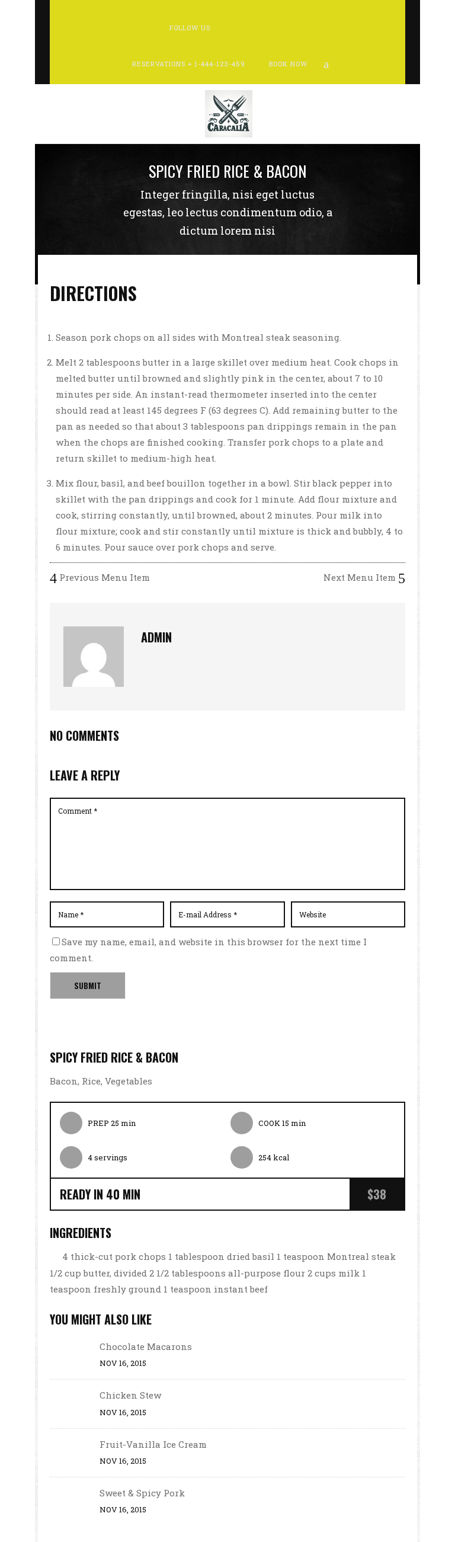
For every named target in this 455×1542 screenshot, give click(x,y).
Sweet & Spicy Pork (142, 1493)
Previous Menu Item (103, 577)
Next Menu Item (360, 577)
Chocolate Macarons (146, 1346)
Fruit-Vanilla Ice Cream (153, 1444)
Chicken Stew (130, 1395)
